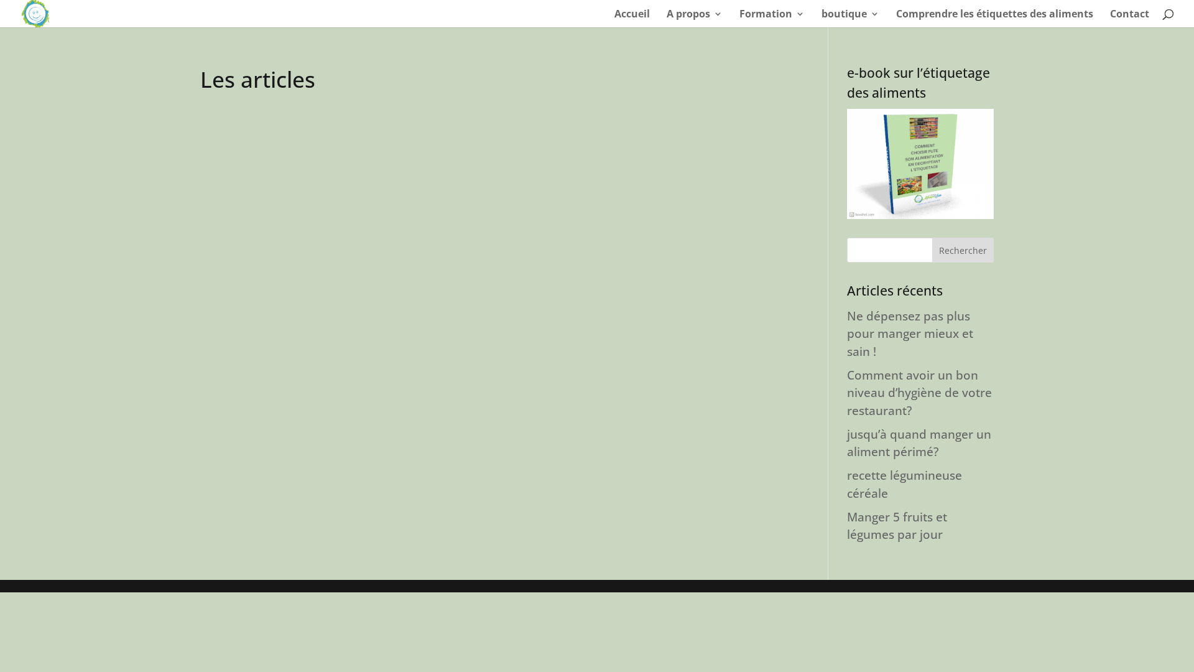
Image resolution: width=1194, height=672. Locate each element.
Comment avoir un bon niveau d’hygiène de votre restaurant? (919, 393)
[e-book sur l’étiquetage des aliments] (920, 164)
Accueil (632, 15)
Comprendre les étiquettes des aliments (994, 15)
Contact (1129, 15)
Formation (765, 15)
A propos (688, 15)
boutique (844, 15)
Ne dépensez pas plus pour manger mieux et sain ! (910, 334)
